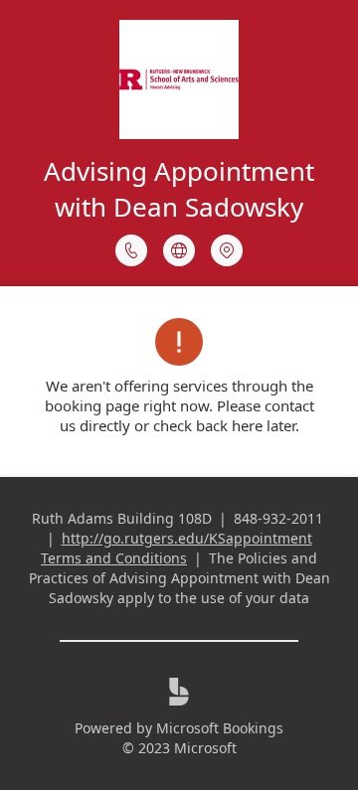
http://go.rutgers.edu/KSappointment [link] (187, 538)
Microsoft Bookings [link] (219, 727)
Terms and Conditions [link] (114, 558)
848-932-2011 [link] (278, 518)
